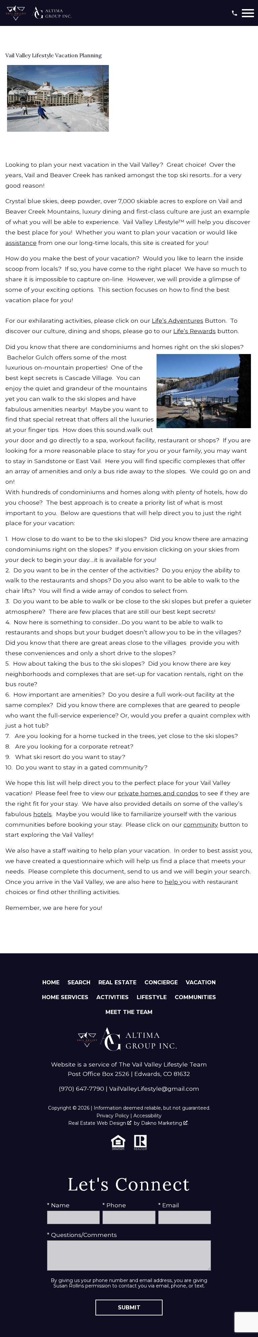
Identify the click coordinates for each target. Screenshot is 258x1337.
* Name (58, 1205)
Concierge (161, 982)
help (172, 881)
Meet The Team (129, 1012)
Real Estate (117, 982)
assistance (21, 242)
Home (50, 982)
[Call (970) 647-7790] (234, 13)
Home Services (65, 997)
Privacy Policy (112, 1116)
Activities (112, 997)
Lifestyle (152, 997)
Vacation (201, 982)
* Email (168, 1205)
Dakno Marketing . (164, 1123)
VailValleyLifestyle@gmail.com (154, 1088)
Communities (195, 997)
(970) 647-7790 (81, 1088)
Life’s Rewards (194, 331)
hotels (42, 814)
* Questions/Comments (82, 1234)
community (200, 824)
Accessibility (147, 1116)
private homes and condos (158, 793)
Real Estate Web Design (97, 1123)
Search (79, 982)
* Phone (114, 1205)
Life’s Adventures (177, 320)
